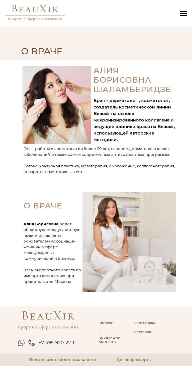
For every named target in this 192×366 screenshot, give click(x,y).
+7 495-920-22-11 (57, 342)
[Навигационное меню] (183, 13)
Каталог (105, 323)
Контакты (107, 341)
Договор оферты (134, 359)
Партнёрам (144, 323)
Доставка (142, 332)
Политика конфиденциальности (62, 359)
